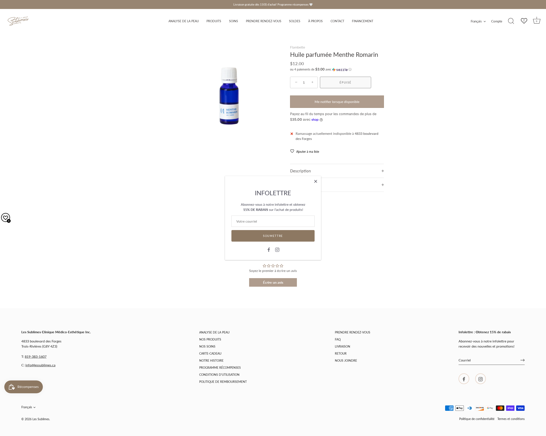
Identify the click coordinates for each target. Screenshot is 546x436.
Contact (337, 21)
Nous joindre (346, 360)
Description (300, 170)
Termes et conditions (511, 419)
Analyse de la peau (183, 21)
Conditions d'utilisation (219, 374)
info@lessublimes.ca (40, 365)
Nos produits (210, 339)
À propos (315, 21)
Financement (362, 21)
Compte (496, 21)
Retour (341, 353)
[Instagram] (277, 249)
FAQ (338, 339)
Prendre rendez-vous (263, 21)
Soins (233, 21)
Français (476, 21)
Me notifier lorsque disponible (337, 102)
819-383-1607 (35, 356)
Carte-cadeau (210, 353)
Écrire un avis (273, 282)
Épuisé (345, 82)
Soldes (294, 21)
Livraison (342, 346)
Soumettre (273, 236)
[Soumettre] (522, 360)
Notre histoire (211, 360)
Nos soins (207, 346)
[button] (320, 69)
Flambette (297, 47)
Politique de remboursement (223, 381)
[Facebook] (269, 249)
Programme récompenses (220, 367)
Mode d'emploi (303, 184)
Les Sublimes (40, 419)
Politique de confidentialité (476, 419)
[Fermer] (315, 181)
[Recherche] (511, 21)
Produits (213, 21)
